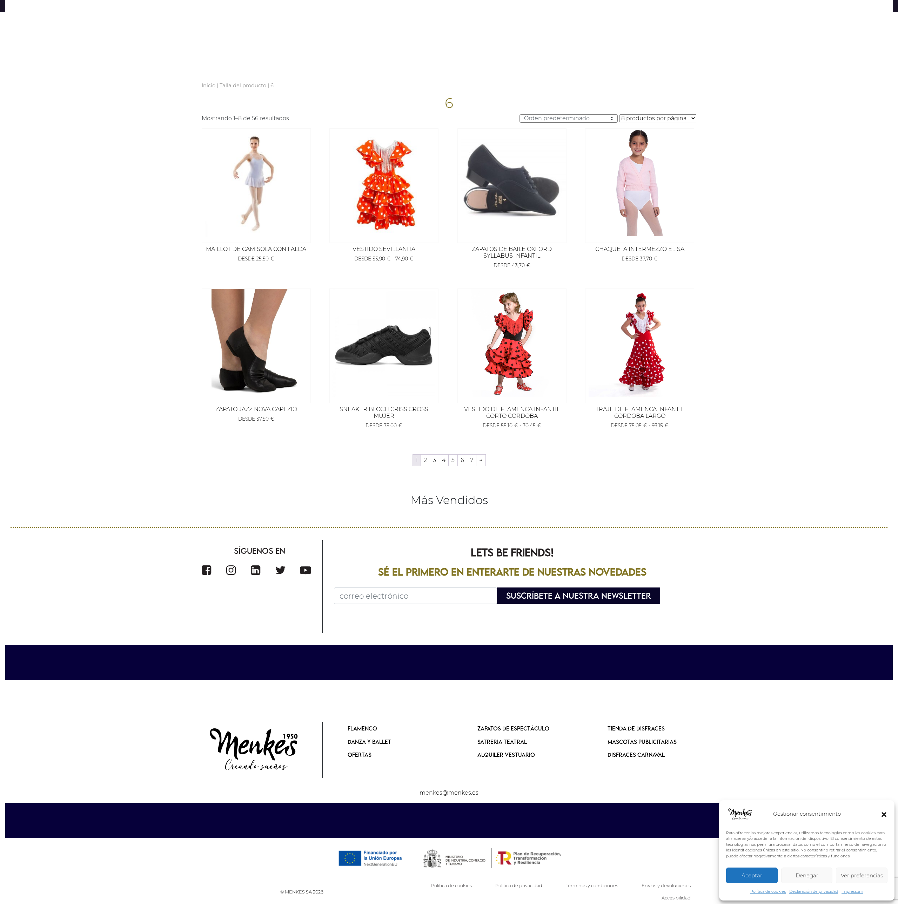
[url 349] (639, 183)
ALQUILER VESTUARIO (506, 754)
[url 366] (206, 570)
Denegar (807, 875)
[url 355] (512, 343)
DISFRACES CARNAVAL (636, 754)
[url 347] (512, 183)
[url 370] (305, 570)
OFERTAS (359, 754)
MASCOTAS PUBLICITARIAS (642, 741)
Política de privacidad (518, 885)
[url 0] (740, 814)
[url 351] (256, 343)
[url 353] (384, 343)
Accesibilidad (676, 897)
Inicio (208, 85)
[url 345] (384, 183)
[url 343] (256, 183)
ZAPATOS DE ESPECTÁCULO (513, 728)
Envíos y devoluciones (666, 885)
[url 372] (254, 750)
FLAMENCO (362, 728)
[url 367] (231, 570)
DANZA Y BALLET (369, 741)
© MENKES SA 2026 (301, 892)
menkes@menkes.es (449, 792)
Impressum (852, 891)
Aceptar (752, 875)
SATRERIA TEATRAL (502, 741)
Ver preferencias (862, 875)
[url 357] (639, 343)
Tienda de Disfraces (636, 728)
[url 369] (280, 570)
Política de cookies (768, 891)
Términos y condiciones (592, 885)
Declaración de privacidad (813, 891)
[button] (883, 814)
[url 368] (255, 570)
